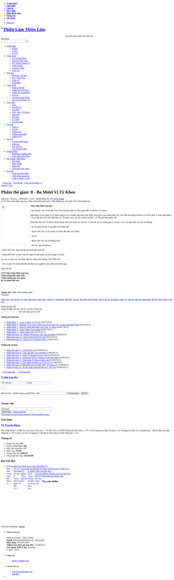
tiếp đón (68, 299)
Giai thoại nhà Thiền (21, 97)
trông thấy (41, 299)
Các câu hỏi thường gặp (22, 571)
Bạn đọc (10, 171)
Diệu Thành (59, 199)
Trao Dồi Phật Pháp (20, 173)
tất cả (101, 299)
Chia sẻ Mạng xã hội (21, 178)
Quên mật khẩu (19, 412)
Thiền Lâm (11, 56)
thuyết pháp (93, 299)
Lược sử (15, 80)
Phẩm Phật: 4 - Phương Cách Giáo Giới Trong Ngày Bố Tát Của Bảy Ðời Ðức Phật (43, 325)
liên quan (32, 299)
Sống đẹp (16, 166)
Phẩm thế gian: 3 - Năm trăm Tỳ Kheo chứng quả (28, 360)
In (7, 185)
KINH (15, 48)
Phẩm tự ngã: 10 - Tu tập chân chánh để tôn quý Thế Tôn (31, 367)
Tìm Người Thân (19, 149)
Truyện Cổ (16, 107)
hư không (115, 299)
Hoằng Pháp (12, 151)
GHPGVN (16, 137)
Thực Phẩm (17, 163)
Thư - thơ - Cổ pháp (20, 112)
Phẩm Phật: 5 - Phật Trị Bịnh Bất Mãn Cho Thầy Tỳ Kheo (32, 327)
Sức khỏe (16, 161)
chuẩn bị (50, 299)
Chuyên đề (11, 85)
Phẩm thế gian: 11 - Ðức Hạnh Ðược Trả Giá (26, 337)
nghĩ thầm (59, 299)
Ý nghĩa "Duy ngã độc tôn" (40, 471)
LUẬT (15, 51)
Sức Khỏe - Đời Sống (16, 159)
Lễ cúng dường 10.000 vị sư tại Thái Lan (52, 473)
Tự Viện (15, 119)
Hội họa (15, 117)
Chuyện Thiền (18, 68)
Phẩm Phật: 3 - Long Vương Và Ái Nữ (23, 322)
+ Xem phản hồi (8, 372)
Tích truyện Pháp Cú (21, 100)
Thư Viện (11, 102)
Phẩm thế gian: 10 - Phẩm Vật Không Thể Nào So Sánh (31, 334)
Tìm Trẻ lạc (17, 146)
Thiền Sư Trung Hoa (21, 92)
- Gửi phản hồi (23, 372)
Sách (14, 105)
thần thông (162, 299)
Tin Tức (10, 124)
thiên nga (5, 299)
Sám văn (15, 114)
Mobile (22, 526)
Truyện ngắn (17, 122)
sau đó (76, 299)
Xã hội (15, 129)
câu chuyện (15, 299)
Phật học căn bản (19, 75)
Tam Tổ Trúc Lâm (20, 61)
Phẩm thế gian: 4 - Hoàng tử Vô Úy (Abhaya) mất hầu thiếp (32, 357)
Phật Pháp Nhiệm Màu (22, 154)
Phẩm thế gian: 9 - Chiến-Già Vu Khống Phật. (26, 339)
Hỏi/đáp (15, 574)
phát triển (146, 299)
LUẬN (15, 53)
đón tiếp (83, 299)
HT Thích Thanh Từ (21, 63)
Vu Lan (15, 95)
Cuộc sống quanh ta (20, 176)
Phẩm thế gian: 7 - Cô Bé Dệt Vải (21, 350)
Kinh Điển (11, 46)
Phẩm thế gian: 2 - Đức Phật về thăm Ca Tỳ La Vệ (28, 362)
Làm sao (15, 144)
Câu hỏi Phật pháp (20, 141)
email (3, 185)
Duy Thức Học (18, 78)
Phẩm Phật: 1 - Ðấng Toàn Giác (20, 332)
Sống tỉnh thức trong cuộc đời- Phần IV (31, 466)
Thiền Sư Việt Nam (20, 90)
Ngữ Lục (16, 70)
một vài (138, 299)
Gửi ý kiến (39, 540)
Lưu (10, 185)
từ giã (107, 299)
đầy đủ (154, 299)
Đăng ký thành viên (20, 561)
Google (13, 414)
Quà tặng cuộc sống (20, 168)
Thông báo (16, 132)
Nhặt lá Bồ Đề (18, 88)
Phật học (10, 73)
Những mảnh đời (19, 134)
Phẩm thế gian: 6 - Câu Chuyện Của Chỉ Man (26, 353)
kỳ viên (24, 299)
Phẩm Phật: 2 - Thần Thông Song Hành (24, 330)
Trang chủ (7, 183)
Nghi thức (16, 83)
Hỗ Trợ (10, 139)
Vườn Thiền (17, 66)
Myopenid (44, 414)
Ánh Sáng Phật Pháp (21, 156)
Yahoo (26, 414)
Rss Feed (5, 38)
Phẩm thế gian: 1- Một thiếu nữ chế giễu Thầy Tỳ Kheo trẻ (32, 365)
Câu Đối (15, 110)
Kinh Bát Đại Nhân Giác (52, 476)
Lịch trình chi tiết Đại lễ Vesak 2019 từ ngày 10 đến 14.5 (45, 469)
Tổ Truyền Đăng (19, 58)
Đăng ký (10, 23)
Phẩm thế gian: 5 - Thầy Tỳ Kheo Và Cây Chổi (27, 355)
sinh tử (131, 299)
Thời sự (15, 127)
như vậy (123, 299)
